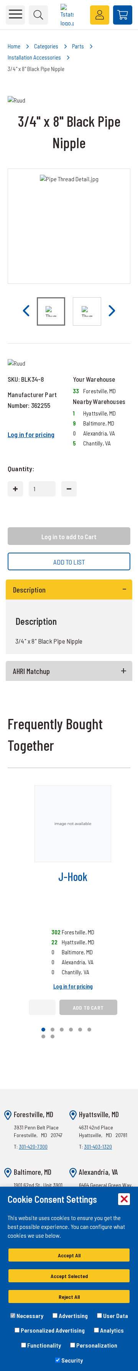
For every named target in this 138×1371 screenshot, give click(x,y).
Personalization (96, 1345)
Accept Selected (69, 1276)
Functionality (43, 1345)
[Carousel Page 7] (43, 1036)
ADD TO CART (88, 1007)
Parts (78, 46)
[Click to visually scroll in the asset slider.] (26, 311)
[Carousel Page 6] (89, 1030)
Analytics (111, 1330)
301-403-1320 (98, 1146)
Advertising (73, 1315)
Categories (46, 46)
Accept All (69, 1255)
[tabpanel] (69, 617)
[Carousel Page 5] (80, 1030)
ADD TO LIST (69, 562)
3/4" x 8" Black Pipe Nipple (36, 68)
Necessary (29, 1315)
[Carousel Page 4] (71, 1030)
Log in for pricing (31, 434)
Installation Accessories (34, 57)
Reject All (69, 1296)
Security (71, 1360)
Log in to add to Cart (69, 536)
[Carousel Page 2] (52, 1030)
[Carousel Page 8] (52, 1036)
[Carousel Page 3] (62, 1030)
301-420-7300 (33, 1146)
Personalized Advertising (52, 1330)
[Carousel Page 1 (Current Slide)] (43, 1030)
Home (14, 46)
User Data (115, 1315)
